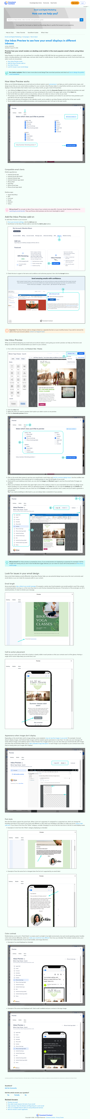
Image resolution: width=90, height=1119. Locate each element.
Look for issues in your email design (18, 67)
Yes (8, 1095)
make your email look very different (39, 938)
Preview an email (13, 1102)
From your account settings (16, 222)
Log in (82, 3)
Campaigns (26, 37)
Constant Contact (50, 1117)
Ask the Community (11, 1088)
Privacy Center (60, 1117)
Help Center (53, 3)
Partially (16, 1095)
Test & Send (34, 37)
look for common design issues (62, 477)
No (26, 1095)
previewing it (53, 84)
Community (46, 3)
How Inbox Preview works (15, 61)
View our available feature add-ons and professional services (25, 1107)
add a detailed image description (39, 743)
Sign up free (75, 3)
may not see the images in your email (56, 738)
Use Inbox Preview (13, 65)
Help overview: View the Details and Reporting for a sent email (26, 1106)
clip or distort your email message (26, 586)
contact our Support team (37, 332)
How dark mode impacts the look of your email (21, 1104)
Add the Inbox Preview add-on (16, 63)
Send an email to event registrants (18, 1109)
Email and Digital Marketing (13, 37)
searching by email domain (17, 211)
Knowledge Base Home (36, 3)
